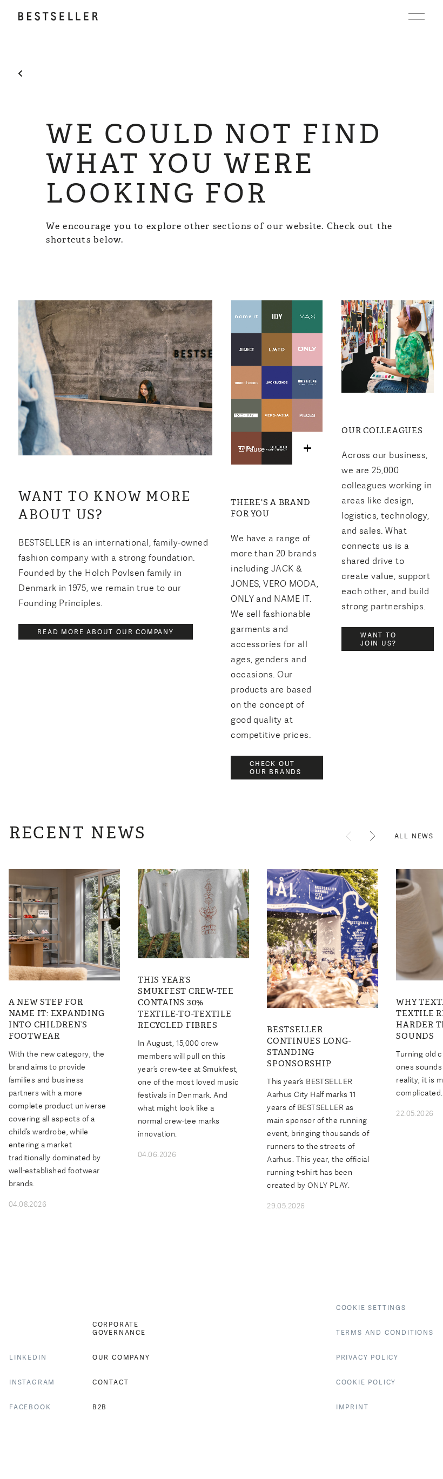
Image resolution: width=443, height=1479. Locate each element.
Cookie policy (366, 1382)
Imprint (352, 1407)
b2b (99, 1407)
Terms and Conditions (385, 1332)
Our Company (121, 1357)
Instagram (32, 1382)
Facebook (30, 1407)
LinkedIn (27, 1357)
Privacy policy (367, 1357)
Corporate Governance (119, 1328)
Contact (110, 1382)
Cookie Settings (371, 1307)
